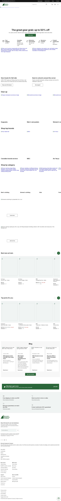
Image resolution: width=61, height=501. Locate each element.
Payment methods (4, 469)
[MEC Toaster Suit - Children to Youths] (44, 316)
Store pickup (14, 469)
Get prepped (37, 85)
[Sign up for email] (18, 430)
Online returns (3, 470)
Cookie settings (3, 472)
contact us (8, 435)
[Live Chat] (58, 498)
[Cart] (52, 4)
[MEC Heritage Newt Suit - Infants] (44, 271)
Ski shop (14, 467)
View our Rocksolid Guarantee (38, 408)
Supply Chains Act (4, 496)
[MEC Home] (5, 4)
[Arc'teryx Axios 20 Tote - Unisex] (9, 271)
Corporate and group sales (5, 457)
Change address (4, 467)
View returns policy (36, 399)
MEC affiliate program (5, 459)
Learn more (12, 215)
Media (2, 452)
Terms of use (3, 491)
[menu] (58, 4)
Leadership (3, 451)
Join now (55, 386)
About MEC (3, 449)
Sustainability (15, 479)
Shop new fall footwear (7, 85)
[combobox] (41, 4)
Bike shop (14, 465)
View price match (6, 408)
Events (13, 476)
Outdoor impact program (17, 478)
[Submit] (46, 4)
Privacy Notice (3, 435)
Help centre (3, 476)
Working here (3, 454)
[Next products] (58, 253)
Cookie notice (3, 495)
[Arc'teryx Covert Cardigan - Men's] (27, 271)
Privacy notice (3, 490)
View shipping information (8, 399)
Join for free (12, 240)
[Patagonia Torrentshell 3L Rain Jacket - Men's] (27, 316)
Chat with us (3, 484)
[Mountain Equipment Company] (10, 417)
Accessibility (3, 493)
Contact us (3, 483)
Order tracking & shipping (6, 478)
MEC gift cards (15, 481)
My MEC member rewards (6, 465)
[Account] (55, 4)
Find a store (14, 464)
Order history (3, 464)
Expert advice (3, 481)
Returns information (5, 479)
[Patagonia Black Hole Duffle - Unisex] (9, 316)
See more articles (30, 374)
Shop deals (30, 35)
